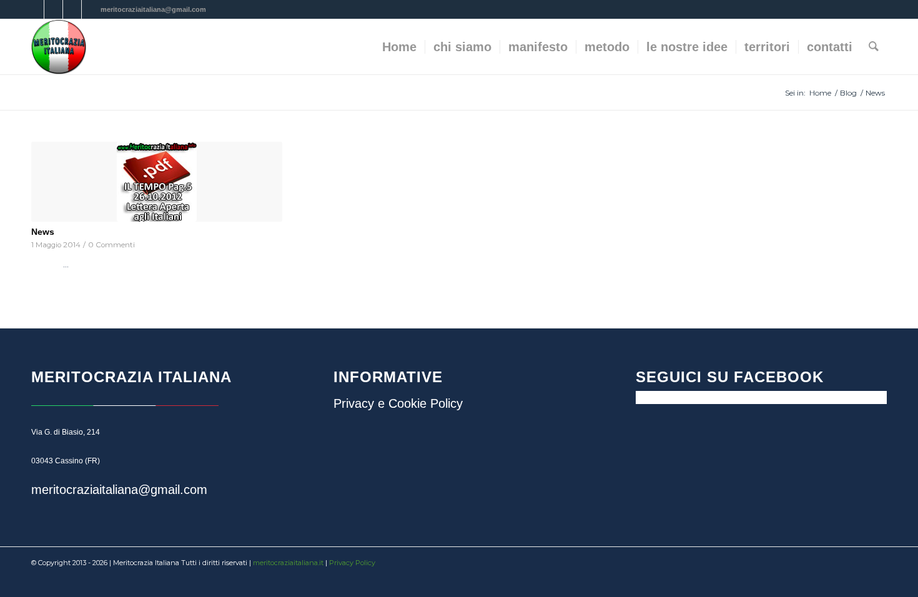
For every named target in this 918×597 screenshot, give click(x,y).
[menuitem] (399, 46)
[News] (156, 182)
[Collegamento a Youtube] (72, 9)
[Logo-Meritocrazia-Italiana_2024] (58, 46)
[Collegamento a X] (53, 9)
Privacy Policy (352, 562)
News (42, 232)
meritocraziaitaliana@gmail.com (119, 489)
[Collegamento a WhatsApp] (91, 9)
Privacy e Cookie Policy (398, 403)
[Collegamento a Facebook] (35, 9)
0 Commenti (111, 244)
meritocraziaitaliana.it (288, 562)
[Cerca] (874, 46)
